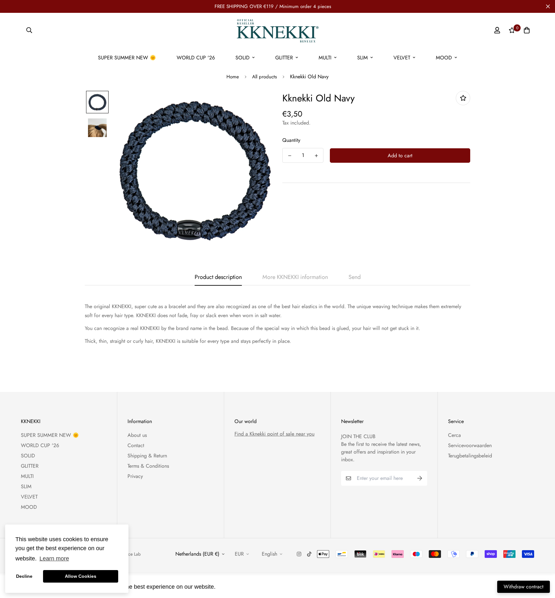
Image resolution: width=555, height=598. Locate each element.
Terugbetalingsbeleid (470, 455)
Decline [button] (24, 576)
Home (232, 76)
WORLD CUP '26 (196, 57)
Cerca (454, 435)
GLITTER (284, 57)
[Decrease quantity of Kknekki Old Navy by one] (289, 155)
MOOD (444, 57)
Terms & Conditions (148, 466)
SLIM (362, 57)
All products (264, 76)
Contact (136, 445)
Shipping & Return (147, 455)
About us (137, 435)
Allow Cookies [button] (80, 576)
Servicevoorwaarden (470, 445)
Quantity (291, 140)
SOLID (242, 57)
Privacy (135, 476)
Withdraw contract (523, 586)
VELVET (401, 57)
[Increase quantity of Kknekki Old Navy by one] (316, 155)
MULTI (325, 57)
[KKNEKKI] (277, 30)
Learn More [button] (233, 586)
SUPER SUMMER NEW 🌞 (127, 57)
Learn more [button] (54, 558)
